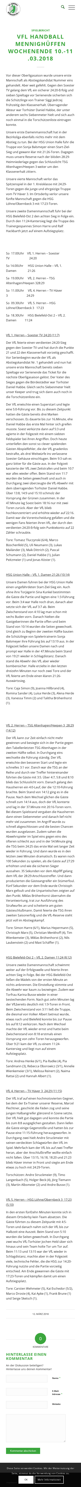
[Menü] (70, 7)
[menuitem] (61, 7)
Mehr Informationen (49, 1479)
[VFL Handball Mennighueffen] (33, 9)
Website (56, 1404)
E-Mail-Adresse (57, 1393)
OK (26, 1479)
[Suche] (61, 7)
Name (56, 1378)
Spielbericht (40, 30)
